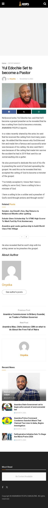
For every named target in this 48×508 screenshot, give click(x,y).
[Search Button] (45, 4)
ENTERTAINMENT (14, 63)
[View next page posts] (26, 236)
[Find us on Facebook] (2, 487)
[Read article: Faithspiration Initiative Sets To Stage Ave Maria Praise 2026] (7, 436)
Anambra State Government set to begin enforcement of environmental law (29, 407)
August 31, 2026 (10, 398)
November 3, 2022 (26, 79)
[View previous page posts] (22, 236)
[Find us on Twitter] (7, 487)
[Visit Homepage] (24, 3)
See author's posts (14, 292)
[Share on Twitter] (24, 112)
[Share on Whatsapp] (39, 112)
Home (4, 63)
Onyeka (13, 79)
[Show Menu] (3, 4)
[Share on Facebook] (9, 112)
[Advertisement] (24, 32)
